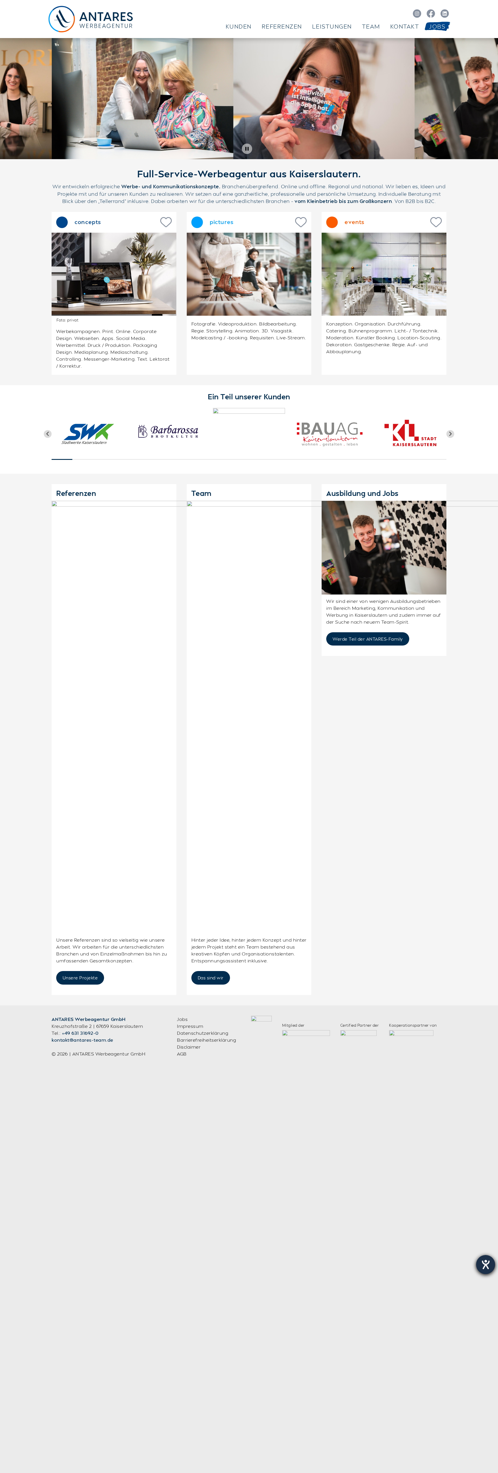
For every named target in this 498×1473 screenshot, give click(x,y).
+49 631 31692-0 (80, 1033)
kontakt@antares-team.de (82, 1040)
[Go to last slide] (48, 434)
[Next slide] (450, 434)
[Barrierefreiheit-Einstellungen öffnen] (485, 1264)
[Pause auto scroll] (247, 149)
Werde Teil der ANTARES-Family (368, 639)
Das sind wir (211, 978)
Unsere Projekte (80, 978)
